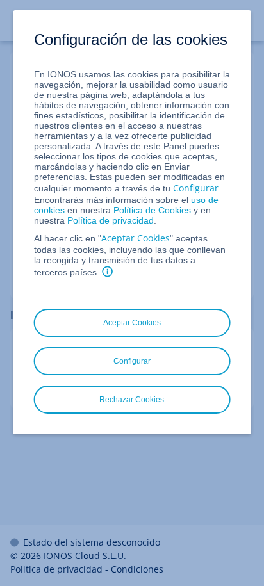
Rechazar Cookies (131, 399)
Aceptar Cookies (135, 238)
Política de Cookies (152, 210)
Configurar (196, 188)
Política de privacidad (110, 220)
